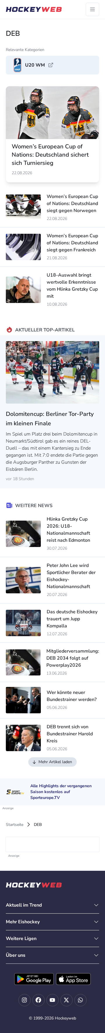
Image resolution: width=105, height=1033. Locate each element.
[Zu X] (66, 1000)
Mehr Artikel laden (55, 762)
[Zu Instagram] (24, 1000)
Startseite (14, 824)
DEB (38, 824)
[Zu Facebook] (38, 1000)
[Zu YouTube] (52, 1000)
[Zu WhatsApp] (80, 1000)
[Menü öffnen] (92, 9)
